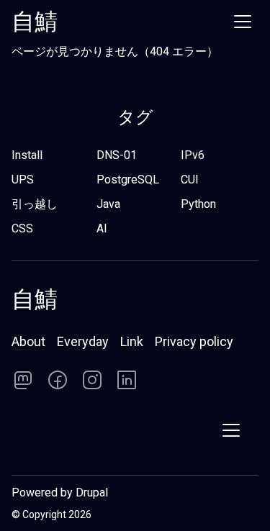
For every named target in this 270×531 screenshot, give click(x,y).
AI (101, 228)
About (28, 341)
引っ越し (35, 204)
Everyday (83, 341)
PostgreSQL (127, 179)
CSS (22, 228)
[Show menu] (242, 21)
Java (108, 204)
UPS (23, 179)
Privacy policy (194, 341)
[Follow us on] (23, 379)
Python (198, 204)
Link (131, 341)
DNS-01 (116, 155)
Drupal (92, 492)
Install (27, 155)
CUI (190, 179)
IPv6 (192, 155)
